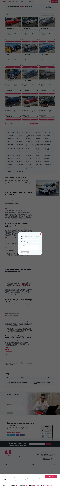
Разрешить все (51, 476)
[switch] (25, 485)
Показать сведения (49, 485)
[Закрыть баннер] (58, 475)
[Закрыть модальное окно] (40, 234)
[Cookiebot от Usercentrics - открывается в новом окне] (5, 485)
